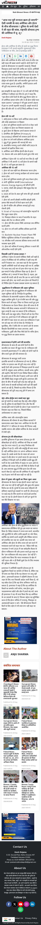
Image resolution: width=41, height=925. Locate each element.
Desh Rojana (34, 923)
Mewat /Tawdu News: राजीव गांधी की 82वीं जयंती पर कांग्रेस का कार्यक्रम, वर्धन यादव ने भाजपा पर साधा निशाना (10, 790)
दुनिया (25, 7)
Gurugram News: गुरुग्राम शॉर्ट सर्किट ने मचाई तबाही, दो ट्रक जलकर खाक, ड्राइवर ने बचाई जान (29, 688)
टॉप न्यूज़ (13, 7)
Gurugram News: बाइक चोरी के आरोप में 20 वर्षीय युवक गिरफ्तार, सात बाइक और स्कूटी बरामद (11, 725)
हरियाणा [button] (33, 7)
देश (20, 7)
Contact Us (18, 918)
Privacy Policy (31, 918)
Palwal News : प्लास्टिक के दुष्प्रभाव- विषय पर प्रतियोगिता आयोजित (29, 724)
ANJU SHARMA (34, 40)
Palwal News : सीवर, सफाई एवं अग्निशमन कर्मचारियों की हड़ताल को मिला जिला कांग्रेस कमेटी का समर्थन (29, 757)
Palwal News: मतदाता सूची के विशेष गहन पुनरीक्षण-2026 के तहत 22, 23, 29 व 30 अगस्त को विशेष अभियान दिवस (11, 757)
